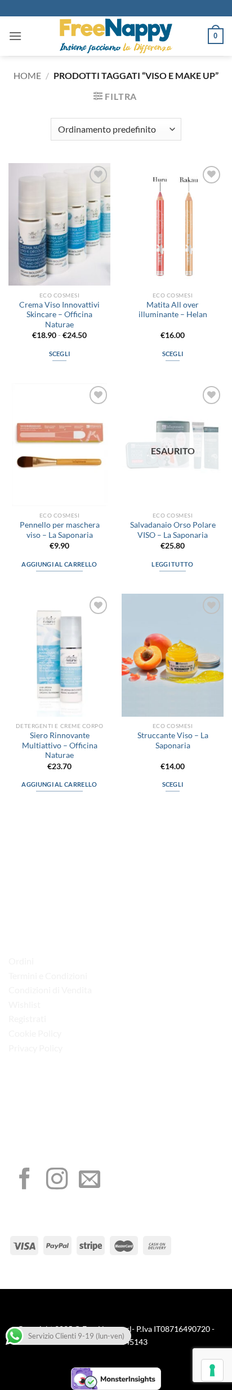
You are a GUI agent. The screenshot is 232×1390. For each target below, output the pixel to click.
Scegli (59, 353)
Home (27, 75)
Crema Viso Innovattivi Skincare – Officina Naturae (59, 314)
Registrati (27, 1018)
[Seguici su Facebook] (24, 1180)
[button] (15, 36)
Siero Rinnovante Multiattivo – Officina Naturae (59, 745)
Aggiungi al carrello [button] (59, 564)
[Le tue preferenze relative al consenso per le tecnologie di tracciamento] (212, 1370)
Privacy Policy (35, 1047)
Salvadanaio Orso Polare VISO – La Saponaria (173, 530)
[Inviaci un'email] (89, 1180)
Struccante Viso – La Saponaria (172, 740)
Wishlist (24, 1004)
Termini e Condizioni (47, 975)
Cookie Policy (34, 1033)
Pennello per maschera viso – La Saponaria (60, 530)
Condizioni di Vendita (50, 989)
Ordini (21, 960)
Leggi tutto (172, 564)
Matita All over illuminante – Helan (173, 309)
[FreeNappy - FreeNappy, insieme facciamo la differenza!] (116, 36)
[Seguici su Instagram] (57, 1180)
